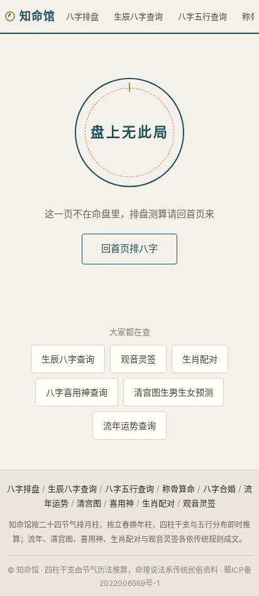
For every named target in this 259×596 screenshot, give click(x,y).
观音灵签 (138, 359)
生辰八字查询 (138, 16)
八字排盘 (82, 16)
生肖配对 (200, 359)
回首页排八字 (129, 248)
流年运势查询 (129, 425)
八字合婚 (219, 489)
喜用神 (121, 503)
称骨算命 (178, 489)
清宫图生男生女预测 (173, 392)
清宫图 (89, 503)
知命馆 (37, 16)
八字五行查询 (202, 16)
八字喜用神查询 (76, 392)
